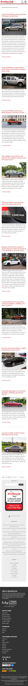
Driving (13, 568)
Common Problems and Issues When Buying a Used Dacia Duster (13, 111)
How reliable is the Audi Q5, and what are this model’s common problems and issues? (14, 158)
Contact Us (4, 639)
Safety (13, 575)
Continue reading (6, 56)
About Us (4, 628)
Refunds (4, 647)
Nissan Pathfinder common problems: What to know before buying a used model (14, 69)
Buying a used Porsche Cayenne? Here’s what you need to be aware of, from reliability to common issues (14, 248)
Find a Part (4, 613)
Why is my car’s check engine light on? (14, 551)
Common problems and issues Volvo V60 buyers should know (14, 15)
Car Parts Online (6, 616)
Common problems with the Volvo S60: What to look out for (13, 434)
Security (13, 577)
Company (13, 566)
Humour (13, 571)
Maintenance (13, 573)
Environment (13, 570)
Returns (4, 646)
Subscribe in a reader (15, 515)
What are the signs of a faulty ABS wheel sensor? (14, 542)
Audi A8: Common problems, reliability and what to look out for (14, 349)
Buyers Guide (5, 642)
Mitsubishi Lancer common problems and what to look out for (13, 203)
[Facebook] (3, 660)
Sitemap (4, 652)
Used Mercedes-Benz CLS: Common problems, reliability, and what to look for (13, 392)
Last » (22, 477)
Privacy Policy (5, 651)
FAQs (3, 640)
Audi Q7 (7, 184)
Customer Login (6, 621)
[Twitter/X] (6, 660)
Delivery (4, 644)
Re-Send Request (6, 620)
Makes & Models (6, 614)
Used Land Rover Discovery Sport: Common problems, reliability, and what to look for (13, 303)
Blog (3, 632)
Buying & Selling (13, 563)
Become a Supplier (6, 618)
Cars (13, 564)
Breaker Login (5, 623)
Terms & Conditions (7, 649)
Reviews (4, 630)
